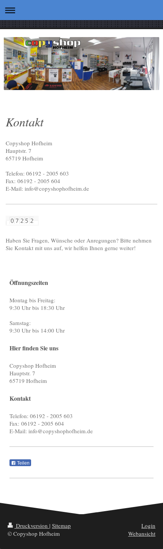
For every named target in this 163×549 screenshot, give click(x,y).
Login (148, 525)
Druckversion (31, 525)
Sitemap (61, 525)
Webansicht (141, 533)
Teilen (23, 463)
